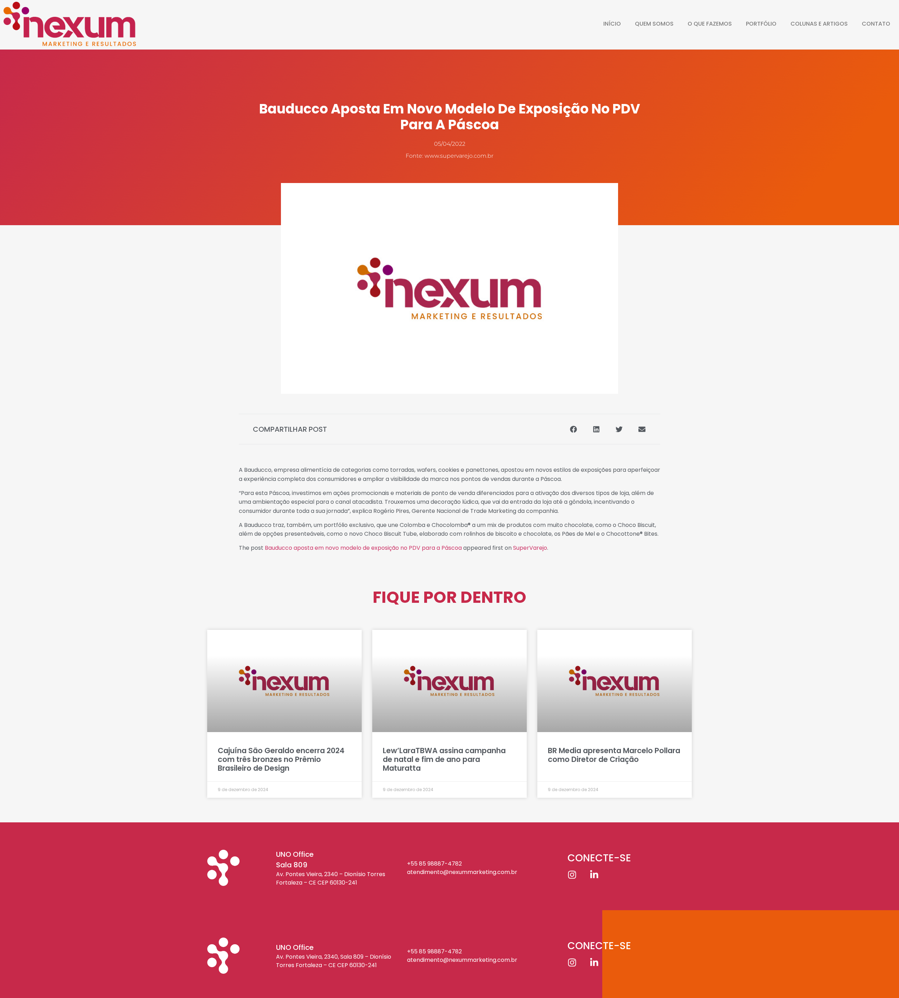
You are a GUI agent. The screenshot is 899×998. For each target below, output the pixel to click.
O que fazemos (710, 24)
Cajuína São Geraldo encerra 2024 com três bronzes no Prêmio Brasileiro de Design (281, 759)
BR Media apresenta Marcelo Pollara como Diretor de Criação (614, 754)
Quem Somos (654, 24)
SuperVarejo (530, 548)
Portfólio (761, 24)
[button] (573, 429)
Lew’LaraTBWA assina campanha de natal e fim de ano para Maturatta (444, 759)
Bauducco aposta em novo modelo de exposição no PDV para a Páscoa (363, 548)
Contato (876, 24)
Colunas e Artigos (819, 24)
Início (612, 24)
